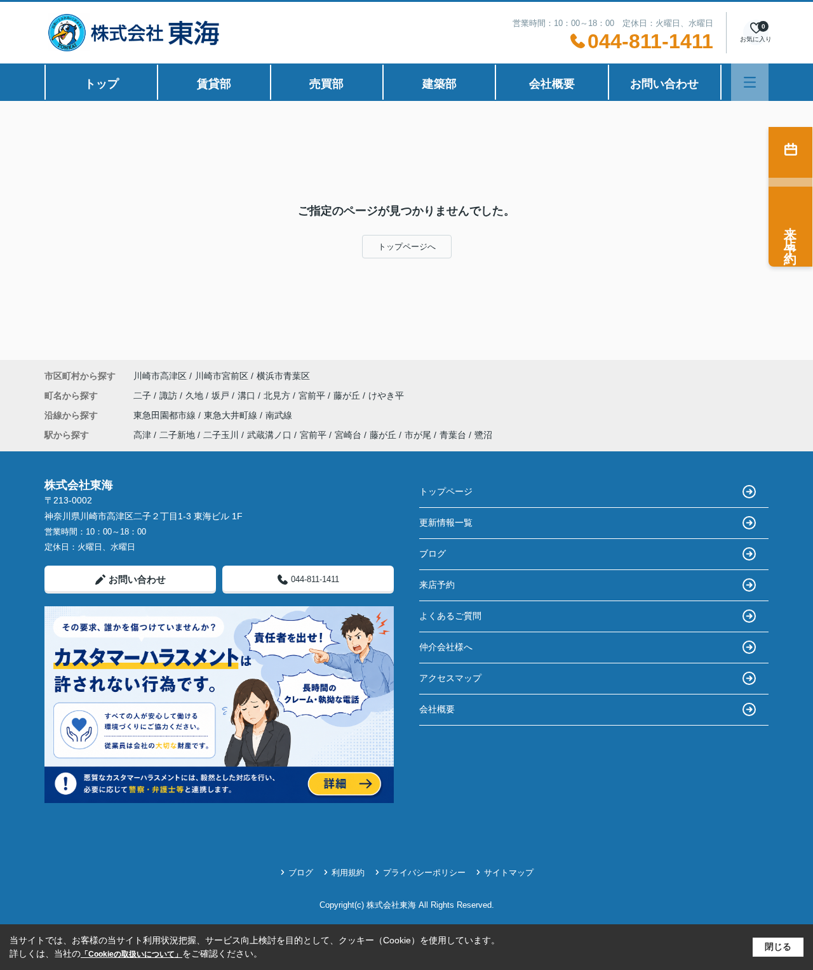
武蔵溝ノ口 (269, 435)
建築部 (439, 83)
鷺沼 (483, 435)
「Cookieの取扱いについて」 (131, 954)
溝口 (248, 395)
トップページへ (407, 246)
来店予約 (437, 585)
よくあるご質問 (450, 616)
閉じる (778, 946)
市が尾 (418, 435)
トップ (101, 83)
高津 (142, 435)
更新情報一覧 (446, 522)
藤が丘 (348, 395)
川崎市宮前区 (221, 376)
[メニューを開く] (749, 82)
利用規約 (348, 872)
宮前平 (313, 395)
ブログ (432, 553)
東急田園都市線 (165, 415)
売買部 (326, 83)
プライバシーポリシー (424, 872)
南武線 (278, 415)
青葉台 (453, 435)
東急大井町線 (232, 415)
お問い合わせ (664, 83)
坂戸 (222, 395)
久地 (195, 395)
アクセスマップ (450, 678)
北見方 (278, 395)
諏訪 (169, 395)
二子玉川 (221, 435)
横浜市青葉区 (283, 376)
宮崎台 (348, 435)
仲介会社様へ (446, 647)
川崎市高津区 (160, 376)
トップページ (446, 491)
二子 (143, 395)
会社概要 (552, 83)
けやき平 (386, 395)
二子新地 (177, 435)
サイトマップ (509, 872)
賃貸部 (214, 83)
